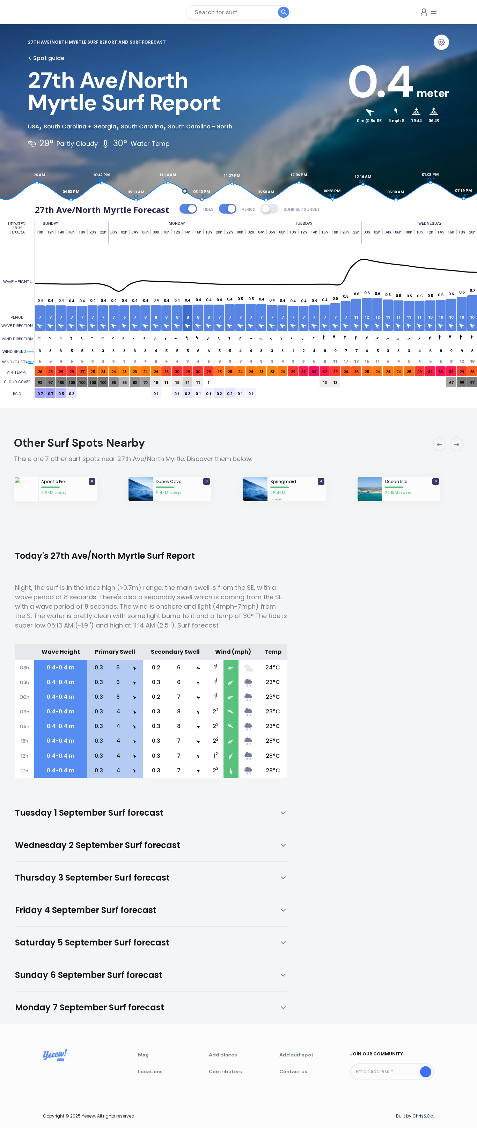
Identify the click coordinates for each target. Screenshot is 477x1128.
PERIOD (249, 209)
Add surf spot (296, 1055)
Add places (223, 1055)
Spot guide (48, 58)
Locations (150, 1071)
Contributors (225, 1071)
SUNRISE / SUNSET (302, 209)
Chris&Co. (423, 1116)
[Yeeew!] (53, 12)
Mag (143, 1055)
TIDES (208, 209)
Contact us (293, 1071)
